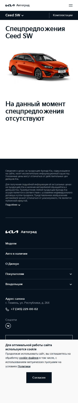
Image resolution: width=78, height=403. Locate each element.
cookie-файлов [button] (28, 358)
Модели (11, 243)
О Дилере (12, 264)
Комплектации (63, 15)
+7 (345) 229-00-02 (24, 309)
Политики (24, 366)
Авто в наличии (16, 253)
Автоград (23, 5)
